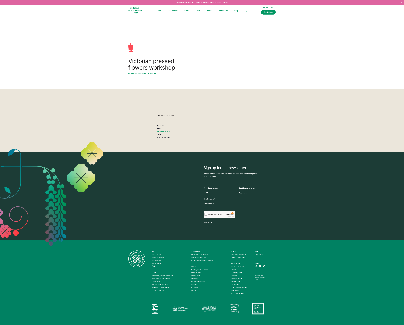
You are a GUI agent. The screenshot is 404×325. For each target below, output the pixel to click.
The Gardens (172, 11)
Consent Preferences (260, 277)
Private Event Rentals (238, 257)
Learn (198, 11)
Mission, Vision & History (199, 270)
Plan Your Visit (157, 254)
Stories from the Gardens (160, 287)
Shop (236, 11)
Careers (194, 284)
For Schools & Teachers (160, 284)
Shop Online (259, 254)
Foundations (235, 290)
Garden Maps (156, 263)
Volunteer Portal (236, 278)
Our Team (194, 278)
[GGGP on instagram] (256, 266)
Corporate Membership (239, 287)
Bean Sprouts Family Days (161, 278)
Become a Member (237, 267)
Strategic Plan (196, 273)
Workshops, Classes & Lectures (162, 275)
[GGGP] (135, 10)
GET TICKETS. (223, 2)
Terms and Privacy (259, 275)
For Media (194, 287)
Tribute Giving (235, 281)
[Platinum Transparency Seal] (258, 308)
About (209, 11)
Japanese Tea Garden (198, 257)
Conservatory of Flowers (199, 254)
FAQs (153, 266)
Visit (159, 11)
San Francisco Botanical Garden (202, 260)
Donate (265, 8)
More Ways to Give (237, 293)
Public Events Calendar (238, 254)
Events (186, 11)
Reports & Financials (198, 281)
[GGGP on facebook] (260, 266)
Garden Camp (156, 281)
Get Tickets (268, 12)
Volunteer (234, 275)
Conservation (195, 275)
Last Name (246, 188)
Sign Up (206, 222)
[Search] (246, 11)
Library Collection (158, 290)
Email (209, 199)
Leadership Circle (237, 273)
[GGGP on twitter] (264, 266)
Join (271, 8)
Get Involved (223, 11)
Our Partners (235, 284)
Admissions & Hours (158, 257)
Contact (194, 290)
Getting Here (156, 260)
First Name (211, 188)
